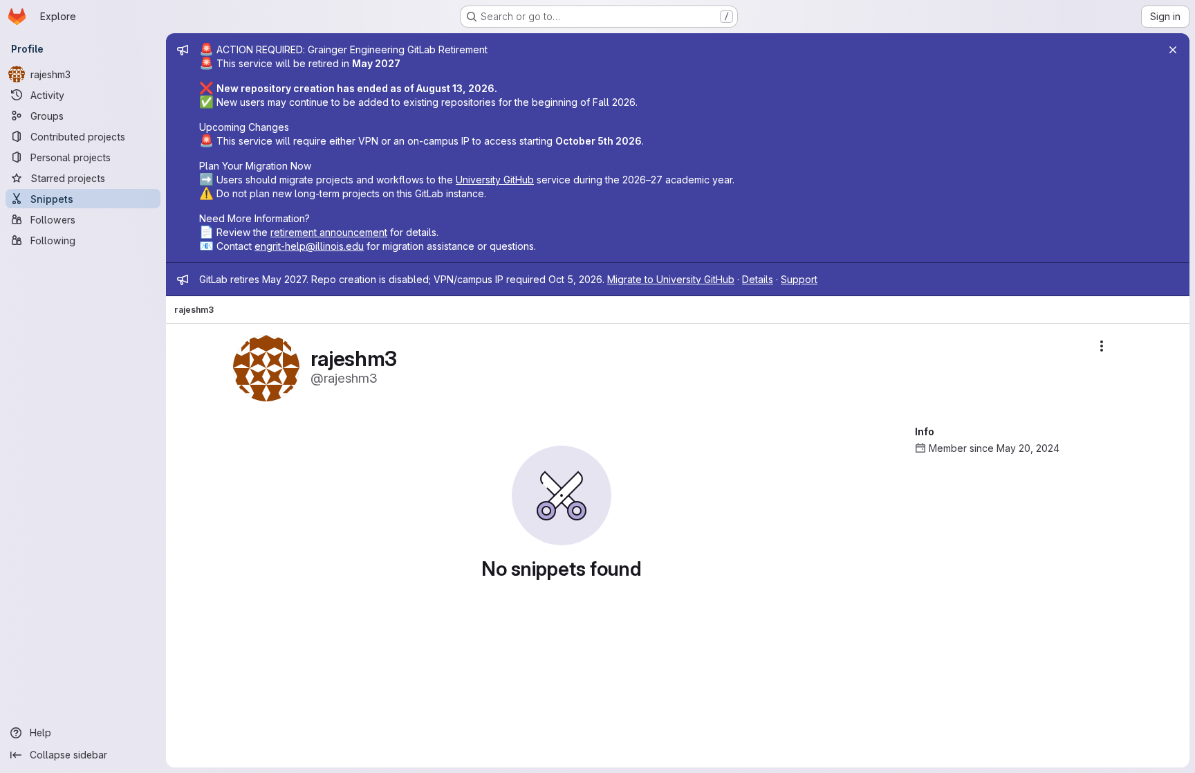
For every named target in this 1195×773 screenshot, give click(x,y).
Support (799, 279)
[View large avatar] (266, 367)
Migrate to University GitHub (670, 279)
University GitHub (495, 179)
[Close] (1173, 50)
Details (757, 279)
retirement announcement (328, 232)
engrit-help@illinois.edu (309, 246)
